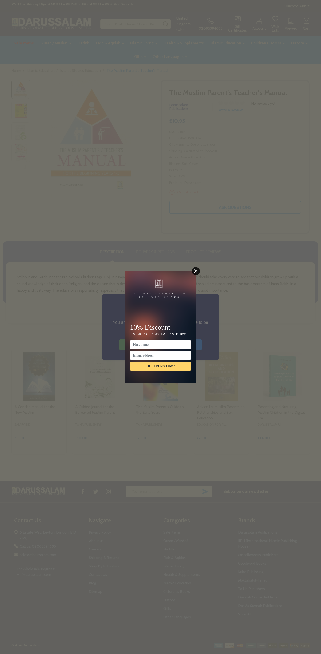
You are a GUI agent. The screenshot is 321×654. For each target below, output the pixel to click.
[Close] (196, 271)
